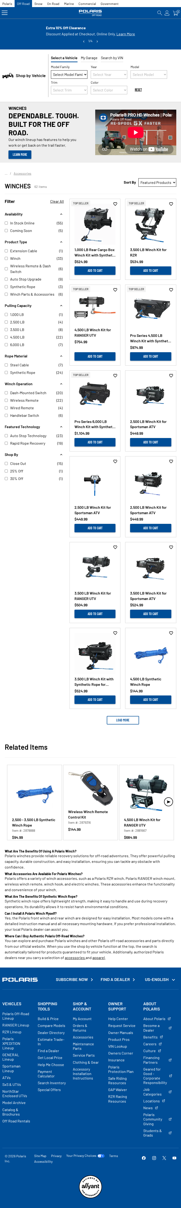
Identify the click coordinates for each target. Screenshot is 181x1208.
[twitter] (164, 1158)
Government (110, 4)
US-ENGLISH (157, 979)
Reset (138, 90)
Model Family (60, 67)
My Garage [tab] (89, 57)
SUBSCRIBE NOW (72, 979)
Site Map (40, 1156)
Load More (122, 720)
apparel (98, 957)
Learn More (125, 34)
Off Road (23, 4)
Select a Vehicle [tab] (64, 57)
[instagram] (154, 1158)
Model (135, 67)
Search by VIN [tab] (112, 57)
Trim (54, 82)
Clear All (57, 201)
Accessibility (43, 1161)
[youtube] (174, 1158)
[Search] (160, 13)
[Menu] (4, 13)
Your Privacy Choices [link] (81, 1156)
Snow (38, 4)
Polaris (7, 4)
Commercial (87, 4)
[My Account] (167, 13)
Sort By (130, 182)
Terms (113, 1156)
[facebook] (144, 1158)
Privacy (56, 1156)
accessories (75, 957)
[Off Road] (90, 13)
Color (95, 82)
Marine (69, 4)
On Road (53, 4)
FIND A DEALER (115, 979)
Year (94, 67)
